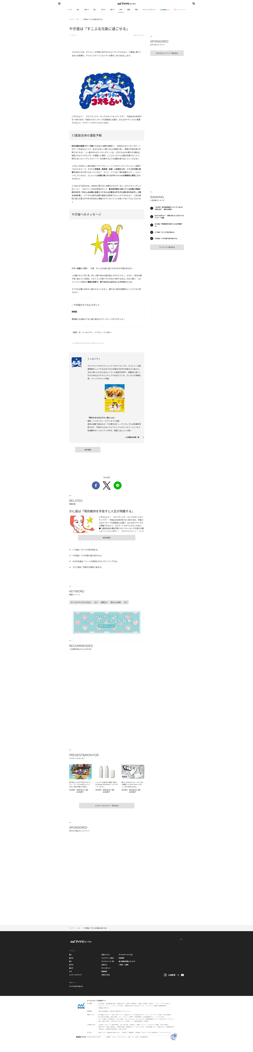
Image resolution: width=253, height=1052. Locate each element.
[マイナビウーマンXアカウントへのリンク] (178, 975)
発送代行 (124, 1032)
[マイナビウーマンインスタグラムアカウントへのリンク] (165, 974)
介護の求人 (101, 1029)
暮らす (112, 9)
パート (108, 1005)
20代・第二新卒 (124, 1024)
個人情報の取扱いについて (127, 961)
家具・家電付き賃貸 (103, 1021)
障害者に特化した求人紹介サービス (134, 1005)
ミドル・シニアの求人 (117, 1005)
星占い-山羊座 (116, 602)
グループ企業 (135, 1037)
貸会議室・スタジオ (140, 1032)
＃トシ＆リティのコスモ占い (81, 602)
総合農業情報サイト (148, 1017)
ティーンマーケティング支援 (153, 1014)
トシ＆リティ (73, 35)
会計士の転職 (164, 1024)
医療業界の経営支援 (111, 1029)
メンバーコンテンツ (149, 9)
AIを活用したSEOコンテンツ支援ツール (121, 1021)
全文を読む (107, 538)
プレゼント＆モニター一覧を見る (107, 806)
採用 (129, 1037)
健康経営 (131, 1032)
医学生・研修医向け (131, 1003)
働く (78, 9)
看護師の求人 (129, 1027)
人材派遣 (100, 1024)
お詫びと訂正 (105, 975)
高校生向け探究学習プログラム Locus (120, 1011)
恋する (103, 9)
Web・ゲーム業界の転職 (111, 1024)
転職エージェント (141, 1024)
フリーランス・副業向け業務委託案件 (156, 1005)
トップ (70, 9)
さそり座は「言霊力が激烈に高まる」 (87, 567)
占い (96, 602)
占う (120, 9)
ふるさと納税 (119, 1019)
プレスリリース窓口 (107, 958)
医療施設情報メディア (151, 1019)
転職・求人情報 (143, 1003)
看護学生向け (121, 1003)
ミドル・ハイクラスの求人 (162, 1003)
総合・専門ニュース (117, 1014)
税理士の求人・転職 (103, 1027)
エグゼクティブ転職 (153, 1024)
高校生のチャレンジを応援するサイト (134, 1014)
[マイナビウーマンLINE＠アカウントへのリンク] (172, 975)
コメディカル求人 (140, 1027)
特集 (136, 9)
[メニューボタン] (59, 4)
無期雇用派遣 (170, 1027)
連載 (128, 9)
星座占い (104, 602)
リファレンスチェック (165, 1032)
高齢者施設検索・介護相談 (141, 1021)
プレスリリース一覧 (107, 961)
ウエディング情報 (128, 1017)
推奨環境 (104, 971)
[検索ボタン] (194, 4)
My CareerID (140, 1019)
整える (86, 9)
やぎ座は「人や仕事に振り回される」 (87, 555)
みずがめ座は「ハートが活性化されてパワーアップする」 (95, 561)
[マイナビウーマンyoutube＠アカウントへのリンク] (182, 974)
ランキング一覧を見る (167, 247)
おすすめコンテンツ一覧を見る (167, 53)
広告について (105, 955)
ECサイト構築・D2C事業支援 (106, 1019)
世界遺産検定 (138, 1017)
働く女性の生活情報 (103, 1017)
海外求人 (151, 1003)
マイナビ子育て (160, 1017)
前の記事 (88, 450)
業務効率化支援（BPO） (114, 1032)
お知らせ (104, 965)
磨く (95, 9)
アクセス (114, 1037)
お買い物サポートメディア (166, 1019)
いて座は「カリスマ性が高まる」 (85, 550)
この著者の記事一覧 (133, 437)
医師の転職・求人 (151, 1027)
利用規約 (121, 958)
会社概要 (108, 1037)
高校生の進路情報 (103, 1011)
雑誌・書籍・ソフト (116, 1017)
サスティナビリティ (122, 1037)
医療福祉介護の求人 (103, 1008)
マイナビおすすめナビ (76, 986)
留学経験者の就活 (111, 1003)
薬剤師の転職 (121, 1027)
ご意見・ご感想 (123, 965)
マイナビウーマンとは (126, 955)
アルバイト (101, 1005)
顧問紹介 (113, 1027)
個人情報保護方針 (144, 1037)
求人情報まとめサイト (104, 1014)
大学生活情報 (166, 1014)
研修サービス (102, 1032)
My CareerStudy (130, 1019)
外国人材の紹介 (123, 1029)
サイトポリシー (106, 968)
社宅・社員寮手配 (152, 1032)
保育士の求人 (161, 1027)
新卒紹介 (132, 1024)
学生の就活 (101, 1003)
